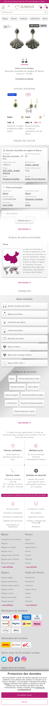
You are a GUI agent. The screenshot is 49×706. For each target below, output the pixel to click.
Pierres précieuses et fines (29, 379)
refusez (7, 684)
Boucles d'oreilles (17, 387)
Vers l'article (23, 229)
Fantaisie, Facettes (34, 199)
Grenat (28, 563)
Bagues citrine (7, 593)
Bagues (4, 543)
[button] (3, 6)
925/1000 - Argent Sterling (11, 172)
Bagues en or (7, 551)
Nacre (5, 193)
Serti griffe (8, 205)
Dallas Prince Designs (35, 179)
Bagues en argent (8, 547)
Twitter (4, 659)
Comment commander (12, 513)
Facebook (17, 659)
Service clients (13, 509)
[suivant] (43, 115)
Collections (34, 18)
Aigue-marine (31, 547)
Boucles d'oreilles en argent (32, 395)
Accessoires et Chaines (11, 539)
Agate (27, 539)
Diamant (28, 559)
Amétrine (29, 585)
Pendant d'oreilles (11, 179)
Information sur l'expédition (12, 526)
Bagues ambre (7, 589)
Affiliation (36, 527)
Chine (28, 205)
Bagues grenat (7, 601)
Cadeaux (23, 18)
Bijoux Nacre (33, 387)
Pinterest (10, 659)
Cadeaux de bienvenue (12, 521)
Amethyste (29, 543)
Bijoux (5, 18)
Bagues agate (7, 577)
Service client (13, 475)
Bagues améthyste (9, 581)
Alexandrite (30, 577)
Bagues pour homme (10, 559)
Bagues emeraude (9, 597)
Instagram (23, 659)
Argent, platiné (32, 164)
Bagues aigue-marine (10, 585)
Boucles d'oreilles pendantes (32, 403)
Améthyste (29, 581)
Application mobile (36, 517)
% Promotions (11, 403)
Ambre (28, 551)
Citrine (28, 555)
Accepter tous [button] (24, 695)
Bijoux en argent (12, 395)
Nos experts (36, 513)
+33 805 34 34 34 (14, 484)
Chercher (45, 12)
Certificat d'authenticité (13, 517)
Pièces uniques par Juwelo (24, 411)
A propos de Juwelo (36, 509)
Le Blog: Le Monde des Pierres (36, 522)
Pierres (14, 18)
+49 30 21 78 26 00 (15, 487)
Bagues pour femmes (10, 555)
